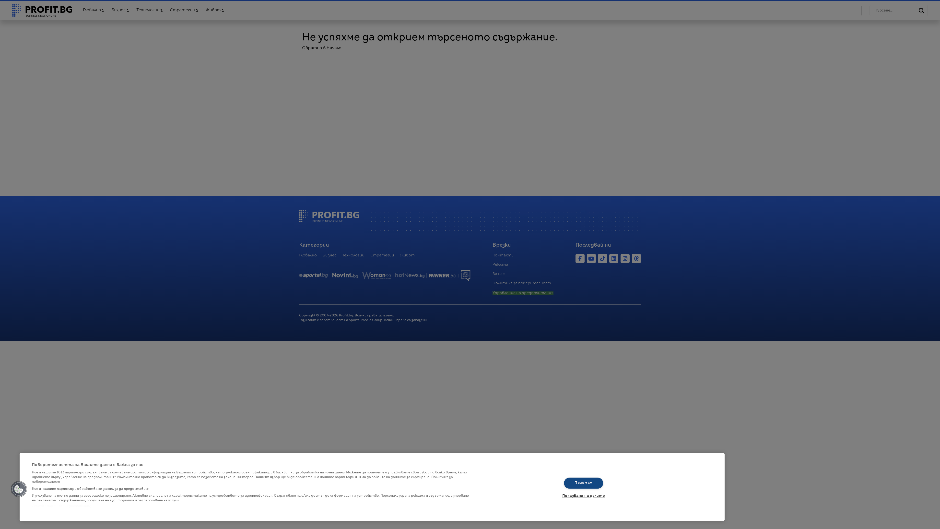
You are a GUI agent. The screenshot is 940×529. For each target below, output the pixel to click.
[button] (19, 489)
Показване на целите (583, 496)
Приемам (584, 483)
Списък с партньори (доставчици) (61, 506)
